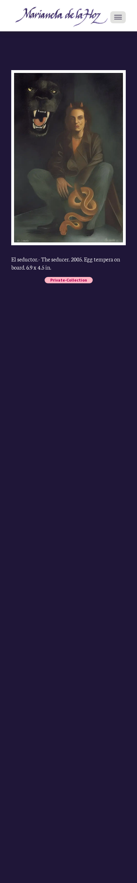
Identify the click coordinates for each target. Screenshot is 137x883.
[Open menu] (118, 17)
